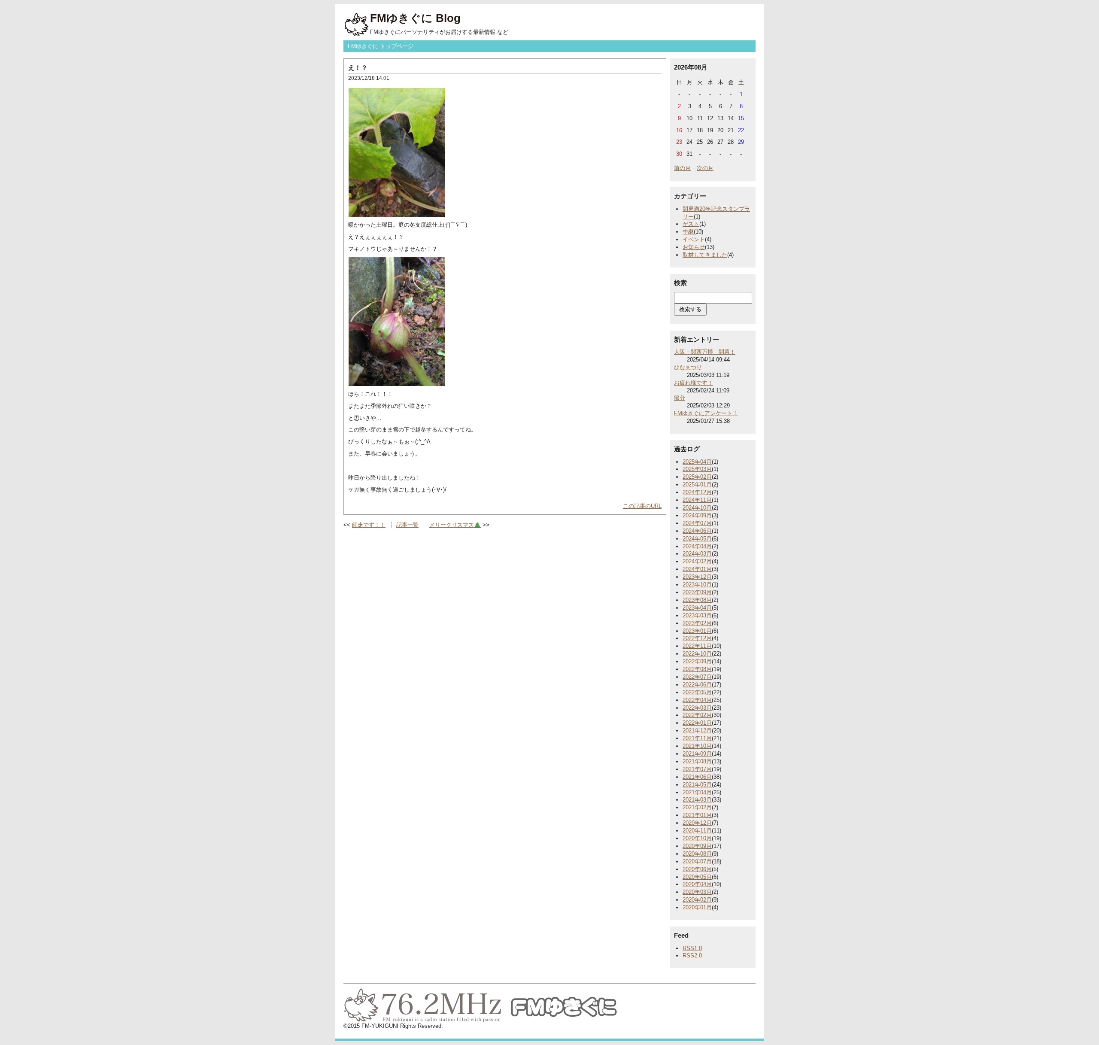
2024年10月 (697, 507)
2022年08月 (697, 669)
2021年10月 (697, 746)
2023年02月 (697, 623)
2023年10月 (697, 584)
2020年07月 (697, 861)
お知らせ (694, 247)
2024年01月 (697, 569)
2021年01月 (697, 815)
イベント (694, 239)
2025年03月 (697, 469)
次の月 (705, 168)
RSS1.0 (692, 948)
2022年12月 (697, 638)
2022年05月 (697, 692)
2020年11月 (697, 830)
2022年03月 (697, 708)
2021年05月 (697, 784)
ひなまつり (688, 367)
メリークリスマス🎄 (455, 525)
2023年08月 (697, 600)
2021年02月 (697, 807)
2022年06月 (697, 684)
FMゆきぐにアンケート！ (706, 413)
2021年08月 (697, 761)
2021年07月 (697, 769)
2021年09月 (697, 753)
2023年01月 (697, 631)
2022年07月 (697, 677)
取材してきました (705, 255)
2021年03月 (697, 799)
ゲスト (691, 224)
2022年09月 (697, 661)
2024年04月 (697, 546)
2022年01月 (697, 723)
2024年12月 (697, 492)
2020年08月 (697, 854)
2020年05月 (697, 877)
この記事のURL (642, 506)
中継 (688, 231)
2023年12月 (697, 577)
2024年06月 (697, 531)
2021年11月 (697, 738)
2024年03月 (697, 553)
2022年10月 (697, 653)
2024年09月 (697, 515)
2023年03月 (697, 615)
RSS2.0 (692, 955)
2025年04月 (697, 462)
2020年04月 (697, 884)
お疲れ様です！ (693, 383)
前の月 (682, 168)
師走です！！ (369, 525)
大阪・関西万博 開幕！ (704, 352)
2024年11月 (697, 500)
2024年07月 (697, 523)
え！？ (357, 67)
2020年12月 (697, 823)
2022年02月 (697, 715)
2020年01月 (697, 907)
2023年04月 (697, 608)
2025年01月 (697, 484)
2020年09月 (697, 846)
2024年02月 (697, 561)
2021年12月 (697, 730)
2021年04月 (697, 792)
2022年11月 (697, 646)
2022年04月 (697, 700)
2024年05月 (697, 538)
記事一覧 (407, 525)
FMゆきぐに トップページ (380, 46)
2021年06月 (697, 777)
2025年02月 (697, 477)
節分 (679, 398)
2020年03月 (697, 892)
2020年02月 (697, 899)
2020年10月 (697, 838)
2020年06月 (697, 869)
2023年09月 (697, 592)
